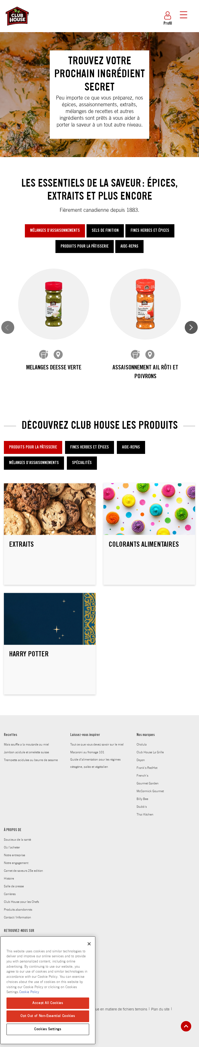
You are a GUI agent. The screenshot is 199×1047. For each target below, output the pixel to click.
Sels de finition (105, 231)
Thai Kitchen (145, 814)
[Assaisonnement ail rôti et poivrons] (145, 304)
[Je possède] (43, 354)
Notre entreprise (14, 855)
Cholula (142, 744)
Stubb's (142, 806)
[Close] (89, 944)
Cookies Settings (47, 1029)
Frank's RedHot (147, 767)
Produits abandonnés (18, 909)
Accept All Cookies (47, 1003)
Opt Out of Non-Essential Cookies (47, 1016)
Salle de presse (14, 886)
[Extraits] (50, 509)
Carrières (10, 894)
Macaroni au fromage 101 (87, 752)
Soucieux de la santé (17, 839)
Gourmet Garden (148, 783)
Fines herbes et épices (150, 231)
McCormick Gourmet (150, 791)
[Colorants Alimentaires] (149, 509)
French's (142, 775)
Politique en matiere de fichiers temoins (116, 1009)
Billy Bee (142, 798)
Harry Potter (29, 654)
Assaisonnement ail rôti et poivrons (145, 372)
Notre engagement (16, 863)
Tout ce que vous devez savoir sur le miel (97, 744)
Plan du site (160, 1009)
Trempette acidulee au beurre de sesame (31, 760)
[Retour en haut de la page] (186, 1026)
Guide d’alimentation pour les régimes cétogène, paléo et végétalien (95, 763)
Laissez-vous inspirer (85, 735)
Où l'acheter (12, 847)
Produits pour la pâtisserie (85, 246)
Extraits (21, 545)
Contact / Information (17, 917)
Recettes (10, 735)
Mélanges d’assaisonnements (55, 231)
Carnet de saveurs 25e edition (23, 870)
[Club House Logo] (17, 28)
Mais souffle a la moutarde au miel (26, 744)
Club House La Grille (150, 752)
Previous (7, 327)
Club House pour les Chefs (21, 901)
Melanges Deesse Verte (53, 368)
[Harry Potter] (50, 619)
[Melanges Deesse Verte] (53, 304)
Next (191, 327)
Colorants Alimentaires (144, 545)
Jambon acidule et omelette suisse (26, 752)
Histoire (9, 878)
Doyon (141, 760)
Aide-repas (129, 246)
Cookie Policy (29, 992)
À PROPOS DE (12, 830)
